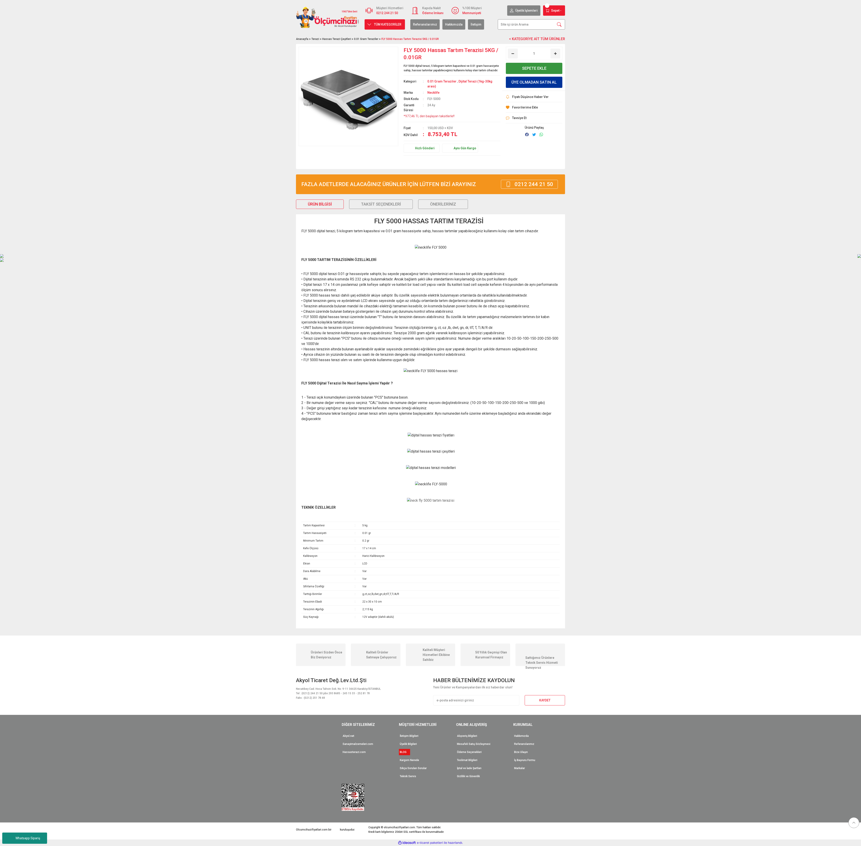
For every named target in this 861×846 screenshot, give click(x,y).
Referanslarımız (425, 24)
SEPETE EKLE (534, 68)
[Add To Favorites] (534, 107)
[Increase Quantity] (555, 54)
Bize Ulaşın (521, 752)
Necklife (433, 92)
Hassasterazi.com (354, 752)
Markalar (519, 768)
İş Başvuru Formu (524, 760)
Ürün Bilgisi (320, 204)
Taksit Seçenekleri (381, 204)
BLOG (404, 752)
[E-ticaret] (430, 843)
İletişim (476, 24)
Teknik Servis (408, 776)
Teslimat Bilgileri (467, 760)
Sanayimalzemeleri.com (358, 744)
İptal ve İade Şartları (469, 768)
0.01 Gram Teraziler (442, 81)
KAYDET (544, 700)
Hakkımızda (454, 24)
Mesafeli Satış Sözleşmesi (473, 744)
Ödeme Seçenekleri (469, 752)
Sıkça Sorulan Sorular (413, 768)
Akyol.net (348, 736)
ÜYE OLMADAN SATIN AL (534, 82)
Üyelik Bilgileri (408, 744)
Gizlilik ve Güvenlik (468, 776)
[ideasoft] (407, 843)
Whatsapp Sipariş (27, 838)
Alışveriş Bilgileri (467, 736)
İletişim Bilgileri (409, 736)
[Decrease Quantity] (513, 54)
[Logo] (327, 17)
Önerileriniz (443, 204)
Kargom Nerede (409, 760)
